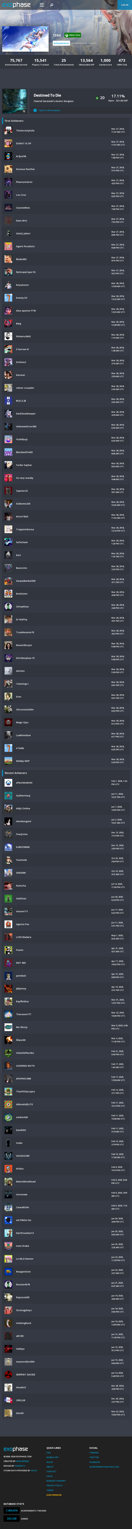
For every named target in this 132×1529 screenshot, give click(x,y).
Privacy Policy (55, 1485)
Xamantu (20, 1465)
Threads (94, 1452)
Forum (92, 43)
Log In (124, 4)
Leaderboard (79, 43)
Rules (50, 1462)
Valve (34, 1470)
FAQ (49, 1452)
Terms (50, 1490)
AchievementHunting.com (104, 1466)
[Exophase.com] (18, 5)
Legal (50, 1476)
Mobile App (53, 1457)
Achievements (61, 43)
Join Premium (54, 1494)
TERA (57, 35)
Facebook (94, 1462)
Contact (52, 1471)
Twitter (94, 1457)
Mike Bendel (22, 1461)
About (50, 1466)
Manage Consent (56, 1480)
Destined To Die (47, 95)
